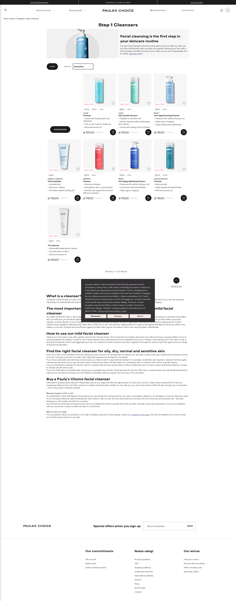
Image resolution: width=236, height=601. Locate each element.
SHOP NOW (60, 129)
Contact (138, 592)
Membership (159, 10)
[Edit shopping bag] (227, 10)
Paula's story (90, 563)
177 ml (86, 109)
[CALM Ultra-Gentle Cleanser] (134, 90)
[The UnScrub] (64, 221)
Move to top (176, 286)
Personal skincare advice (194, 563)
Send (190, 526)
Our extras (192, 551)
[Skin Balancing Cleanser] (170, 155)
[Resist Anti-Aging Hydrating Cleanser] (134, 155)
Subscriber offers (191, 572)
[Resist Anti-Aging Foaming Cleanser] (170, 90)
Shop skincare (43, 10)
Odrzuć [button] (140, 316)
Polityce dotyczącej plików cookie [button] (112, 310)
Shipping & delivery (143, 567)
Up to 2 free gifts (197, 2)
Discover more (135, 53)
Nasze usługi (144, 551)
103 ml (51, 175)
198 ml (122, 109)
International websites (144, 576)
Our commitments (99, 551)
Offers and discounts (193, 567)
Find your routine (191, 559)
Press (137, 584)
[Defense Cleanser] (99, 155)
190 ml (157, 109)
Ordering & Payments (144, 572)
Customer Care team (140, 414)
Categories (20, 18)
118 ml (51, 241)
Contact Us (188, 10)
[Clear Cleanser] (99, 90)
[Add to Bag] (113, 132)
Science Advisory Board (95, 567)
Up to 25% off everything (39, 2)
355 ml (94, 109)
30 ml (101, 109)
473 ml (165, 175)
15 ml (58, 241)
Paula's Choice (9, 18)
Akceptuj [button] (118, 316)
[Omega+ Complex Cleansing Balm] (64, 155)
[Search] (5, 10)
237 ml (157, 175)
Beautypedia (75, 10)
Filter (52, 66)
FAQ (136, 563)
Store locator (140, 588)
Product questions (142, 559)
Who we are (90, 559)
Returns (138, 580)
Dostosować (96, 316)
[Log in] (221, 10)
